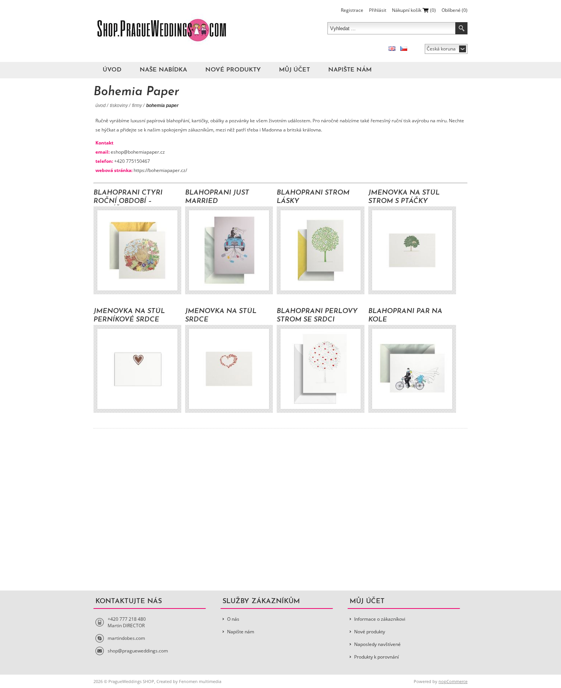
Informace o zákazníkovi (379, 619)
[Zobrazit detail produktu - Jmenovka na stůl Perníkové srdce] (137, 369)
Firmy (137, 105)
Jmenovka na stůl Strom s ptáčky (404, 197)
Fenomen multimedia (200, 681)
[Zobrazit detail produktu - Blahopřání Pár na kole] (412, 369)
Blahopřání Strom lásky (313, 197)
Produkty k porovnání (376, 657)
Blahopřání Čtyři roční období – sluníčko (128, 197)
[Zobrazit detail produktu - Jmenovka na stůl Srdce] (229, 369)
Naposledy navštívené (377, 644)
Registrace (352, 10)
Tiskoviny (119, 105)
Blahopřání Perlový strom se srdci (317, 315)
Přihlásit (377, 10)
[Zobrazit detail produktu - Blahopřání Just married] (229, 250)
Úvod (112, 70)
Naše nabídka (163, 70)
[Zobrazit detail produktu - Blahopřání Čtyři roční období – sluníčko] (137, 250)
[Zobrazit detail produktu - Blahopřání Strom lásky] (320, 250)
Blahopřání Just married (217, 197)
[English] (392, 48)
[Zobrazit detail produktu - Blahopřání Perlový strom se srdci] (320, 369)
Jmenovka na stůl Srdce (220, 315)
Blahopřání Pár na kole (405, 315)
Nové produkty (233, 70)
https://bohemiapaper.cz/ (160, 170)
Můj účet (294, 70)
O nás (233, 619)
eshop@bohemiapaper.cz (138, 152)
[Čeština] (403, 48)
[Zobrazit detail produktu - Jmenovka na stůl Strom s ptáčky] (412, 250)
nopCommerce (453, 681)
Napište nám (350, 70)
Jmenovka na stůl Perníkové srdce (129, 315)
